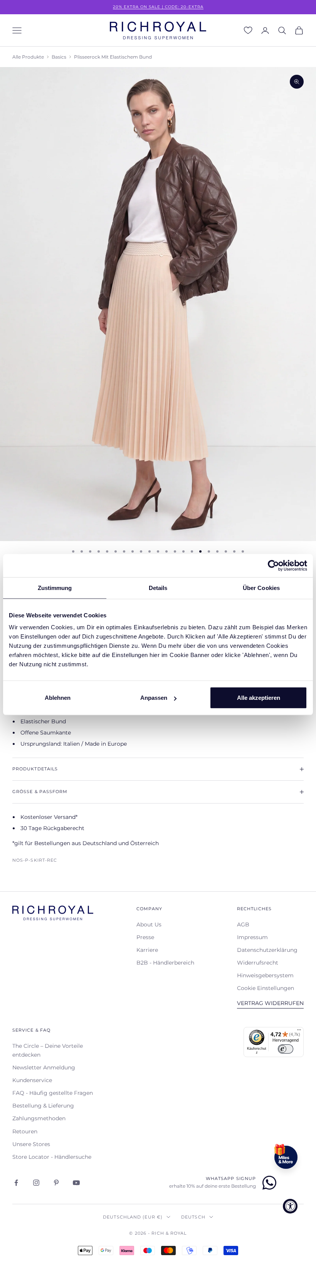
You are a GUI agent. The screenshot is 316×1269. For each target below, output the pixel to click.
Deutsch (193, 1217)
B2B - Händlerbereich (165, 962)
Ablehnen (58, 697)
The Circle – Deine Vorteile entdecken (47, 1050)
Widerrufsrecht (257, 962)
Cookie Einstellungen (265, 988)
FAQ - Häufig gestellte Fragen (52, 1092)
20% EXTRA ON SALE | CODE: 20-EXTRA (158, 6)
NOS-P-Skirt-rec (34, 860)
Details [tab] (158, 587)
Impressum (252, 937)
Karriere (147, 949)
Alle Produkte (28, 57)
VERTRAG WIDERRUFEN (270, 1003)
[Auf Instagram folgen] (36, 1183)
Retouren (24, 1131)
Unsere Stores (31, 1144)
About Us (148, 924)
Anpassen (153, 697)
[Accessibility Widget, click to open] (290, 1206)
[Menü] (299, 1031)
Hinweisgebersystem (265, 975)
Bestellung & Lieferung (43, 1105)
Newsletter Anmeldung (43, 1067)
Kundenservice (32, 1080)
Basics (59, 57)
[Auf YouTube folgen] (76, 1183)
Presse (145, 937)
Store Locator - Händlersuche (51, 1156)
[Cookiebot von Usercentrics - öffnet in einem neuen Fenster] (273, 565)
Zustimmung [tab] (55, 587)
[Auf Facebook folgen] (16, 1183)
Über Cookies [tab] (261, 587)
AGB (243, 924)
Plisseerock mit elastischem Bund (113, 57)
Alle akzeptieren (258, 697)
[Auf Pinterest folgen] (56, 1183)
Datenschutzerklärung (267, 949)
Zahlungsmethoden (39, 1118)
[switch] (285, 1049)
